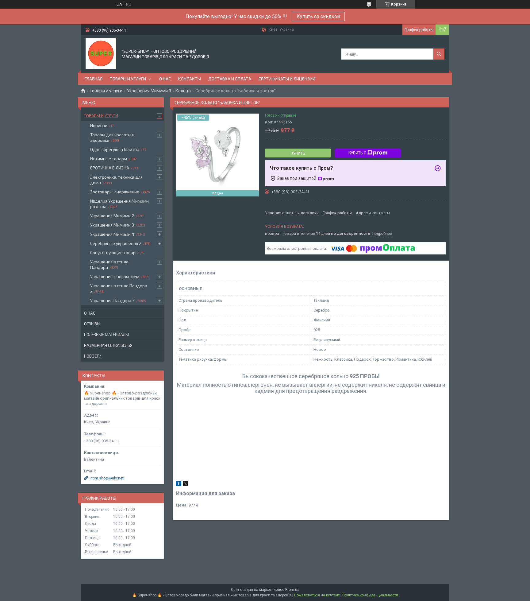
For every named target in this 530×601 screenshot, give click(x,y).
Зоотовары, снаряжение (114, 191)
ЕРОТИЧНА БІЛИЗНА (109, 167)
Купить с (357, 152)
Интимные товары (108, 158)
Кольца (183, 90)
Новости (93, 356)
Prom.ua (292, 589)
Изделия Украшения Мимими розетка (119, 203)
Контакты (189, 78)
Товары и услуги (128, 78)
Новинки (98, 125)
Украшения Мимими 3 (149, 90)
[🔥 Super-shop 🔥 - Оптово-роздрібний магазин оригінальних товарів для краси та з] (101, 53)
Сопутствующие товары (114, 252)
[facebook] (178, 484)
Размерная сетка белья (108, 345)
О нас (165, 78)
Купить (298, 153)
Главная (93, 78)
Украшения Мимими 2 (112, 215)
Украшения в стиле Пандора (109, 264)
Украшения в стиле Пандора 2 (118, 288)
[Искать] (438, 54)
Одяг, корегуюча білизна (114, 149)
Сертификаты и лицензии (287, 78)
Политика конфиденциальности (370, 595)
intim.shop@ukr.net (107, 478)
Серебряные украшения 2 (115, 243)
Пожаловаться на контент (317, 595)
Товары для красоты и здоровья (112, 137)
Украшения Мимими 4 (112, 234)
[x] (185, 484)
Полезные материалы (106, 334)
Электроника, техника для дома (116, 179)
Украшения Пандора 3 (112, 300)
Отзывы (92, 323)
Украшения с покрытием (114, 276)
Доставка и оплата (229, 78)
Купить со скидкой (318, 16)
